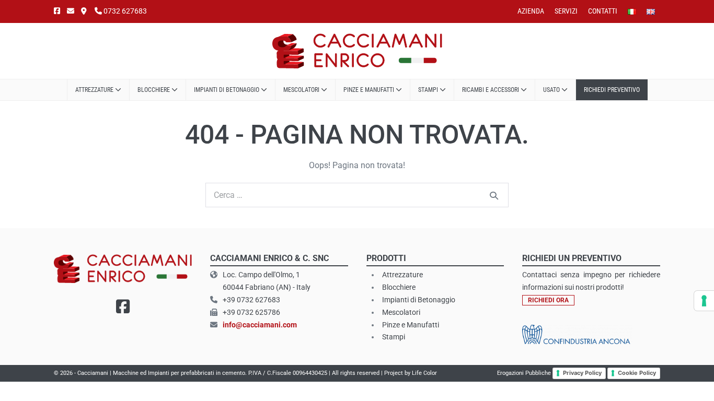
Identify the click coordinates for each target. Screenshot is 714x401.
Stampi (429, 89)
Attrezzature (95, 89)
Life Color (424, 373)
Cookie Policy (637, 372)
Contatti (602, 11)
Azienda (530, 11)
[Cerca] (494, 195)
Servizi (566, 11)
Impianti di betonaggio (227, 89)
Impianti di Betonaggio (418, 300)
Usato (552, 89)
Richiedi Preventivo (612, 89)
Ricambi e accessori (491, 89)
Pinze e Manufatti (369, 89)
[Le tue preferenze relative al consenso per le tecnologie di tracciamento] (704, 301)
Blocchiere (154, 89)
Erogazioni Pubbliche (524, 373)
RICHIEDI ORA (548, 300)
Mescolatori (302, 89)
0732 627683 (124, 11)
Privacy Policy (582, 372)
